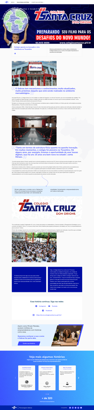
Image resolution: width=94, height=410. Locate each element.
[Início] (7, 2)
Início (12, 2)
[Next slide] (78, 378)
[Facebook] (73, 408)
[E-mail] (81, 408)
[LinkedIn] (78, 408)
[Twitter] (75, 408)
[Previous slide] (15, 378)
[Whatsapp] (70, 408)
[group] (26, 377)
